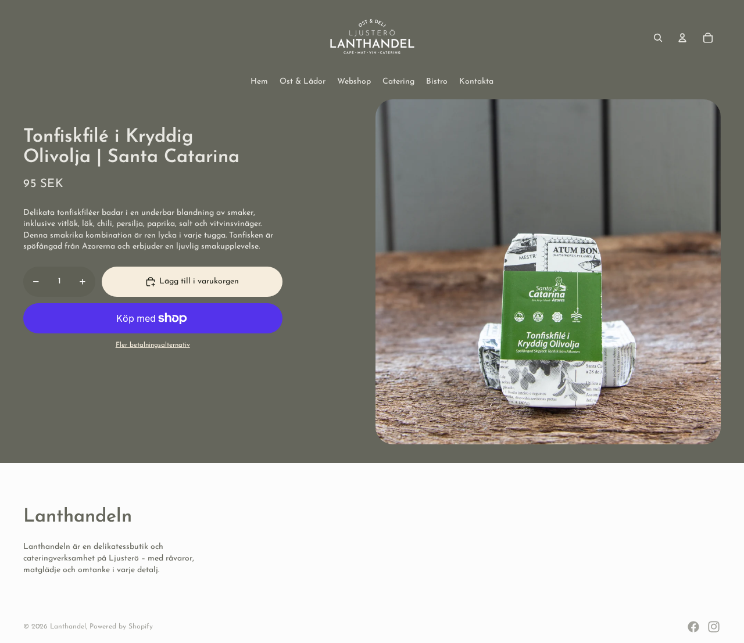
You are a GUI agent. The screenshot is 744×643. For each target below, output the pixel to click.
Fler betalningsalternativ (153, 345)
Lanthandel (68, 626)
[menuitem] (259, 82)
